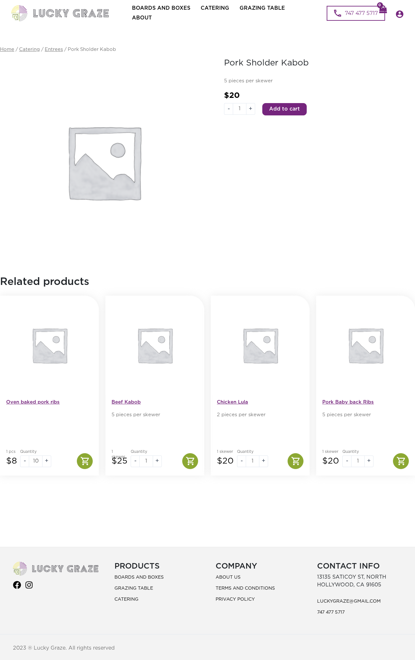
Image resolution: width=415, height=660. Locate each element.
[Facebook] (17, 585)
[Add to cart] (85, 461)
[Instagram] (29, 585)
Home (7, 49)
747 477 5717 (331, 612)
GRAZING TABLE (133, 588)
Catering (215, 8)
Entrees (54, 49)
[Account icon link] (400, 14)
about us (228, 577)
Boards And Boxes (139, 577)
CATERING (126, 599)
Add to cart (284, 109)
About (142, 18)
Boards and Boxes (161, 8)
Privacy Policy (235, 599)
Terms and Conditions (245, 588)
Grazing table (262, 8)
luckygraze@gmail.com (349, 601)
